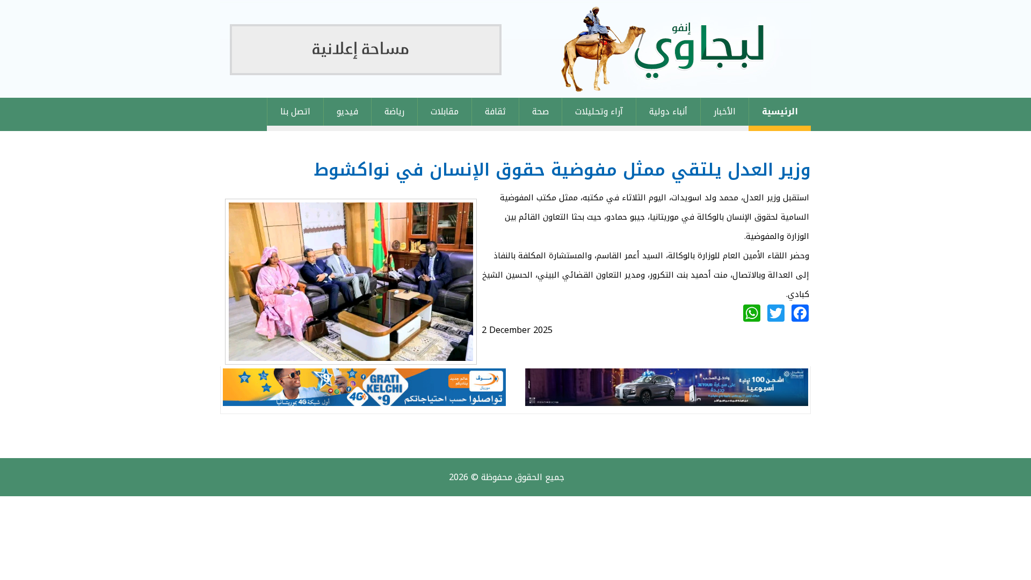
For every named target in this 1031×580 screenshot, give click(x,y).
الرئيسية (780, 111)
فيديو (347, 111)
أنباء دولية (668, 111)
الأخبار (725, 111)
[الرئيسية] (515, 49)
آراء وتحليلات (599, 111)
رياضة (394, 111)
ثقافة (495, 111)
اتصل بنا (295, 111)
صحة (540, 111)
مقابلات (445, 111)
